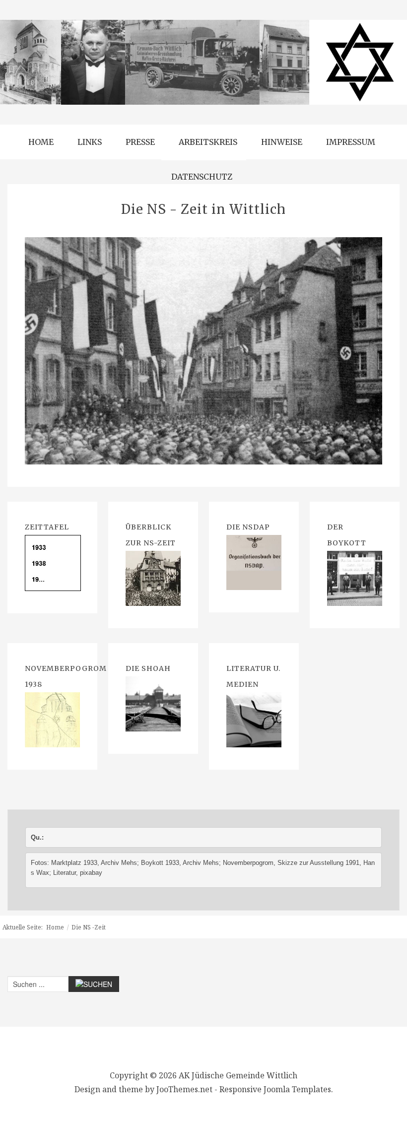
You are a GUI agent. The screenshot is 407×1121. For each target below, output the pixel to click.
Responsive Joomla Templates (275, 1089)
